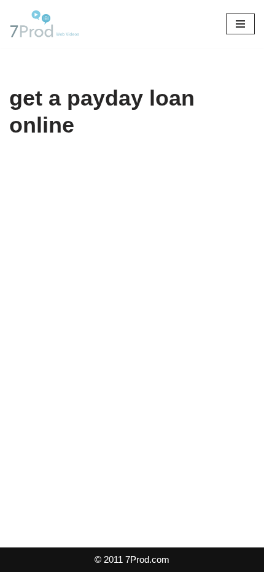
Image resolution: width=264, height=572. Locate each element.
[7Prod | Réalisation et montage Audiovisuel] (46, 24)
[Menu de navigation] (240, 24)
